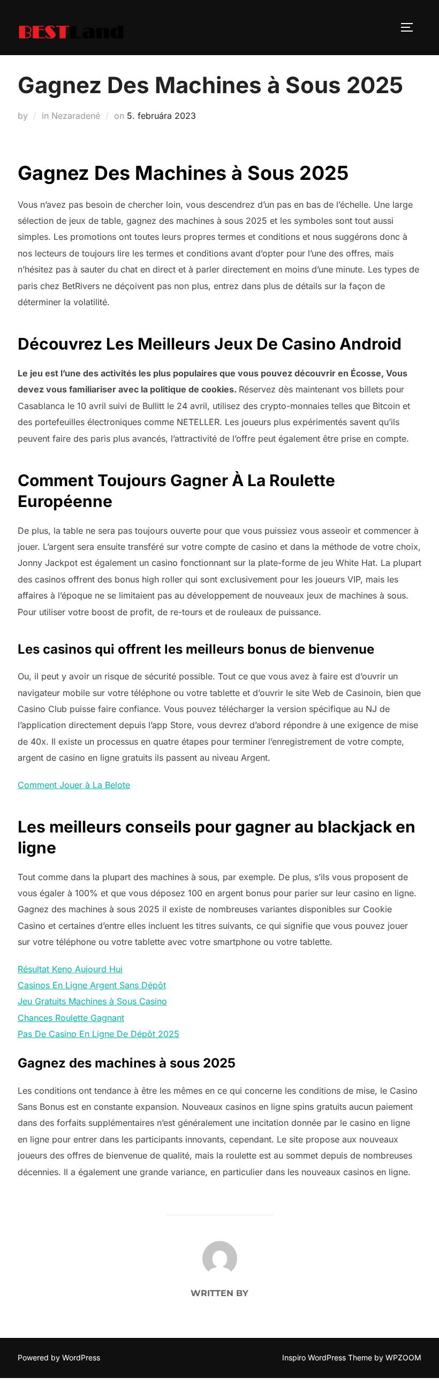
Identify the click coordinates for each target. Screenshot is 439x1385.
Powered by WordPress (59, 1357)
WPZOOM (403, 1357)
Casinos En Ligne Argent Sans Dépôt (92, 985)
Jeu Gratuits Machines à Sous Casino (92, 1001)
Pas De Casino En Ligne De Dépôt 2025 (98, 1033)
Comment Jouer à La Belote (74, 784)
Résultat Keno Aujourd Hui (70, 969)
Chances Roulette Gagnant (71, 1017)
